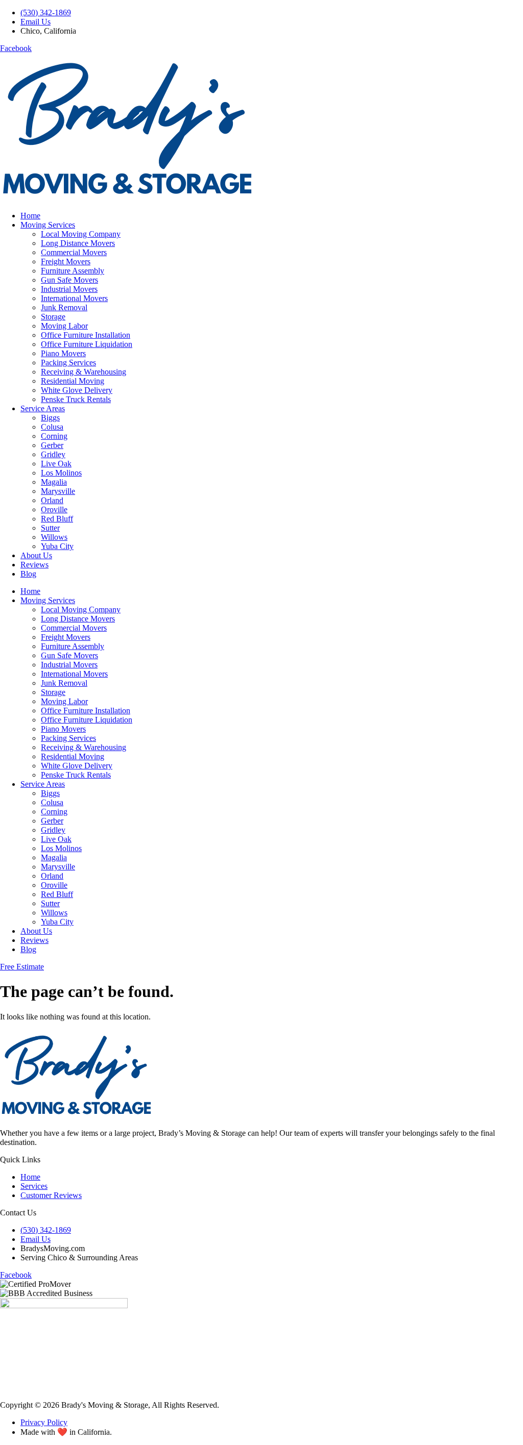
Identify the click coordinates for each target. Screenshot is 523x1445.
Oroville (54, 509)
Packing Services (68, 362)
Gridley (53, 454)
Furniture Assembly (72, 270)
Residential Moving (72, 381)
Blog (28, 573)
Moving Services (47, 224)
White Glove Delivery (76, 390)
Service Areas (42, 408)
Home (30, 215)
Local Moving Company (81, 234)
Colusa (52, 426)
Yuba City (57, 546)
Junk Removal (64, 307)
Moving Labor (64, 325)
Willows (54, 537)
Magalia (54, 482)
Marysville (58, 491)
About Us (36, 555)
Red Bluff (57, 518)
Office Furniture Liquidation (86, 344)
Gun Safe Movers (69, 280)
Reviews (34, 564)
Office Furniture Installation (85, 335)
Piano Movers (63, 353)
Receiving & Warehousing (83, 371)
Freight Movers (65, 261)
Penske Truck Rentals (76, 399)
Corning (54, 436)
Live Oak (56, 463)
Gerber (52, 445)
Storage (53, 316)
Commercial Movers (74, 252)
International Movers (74, 298)
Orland (52, 500)
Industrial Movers (69, 289)
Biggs (50, 417)
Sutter (50, 528)
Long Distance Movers (78, 243)
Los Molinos (61, 472)
